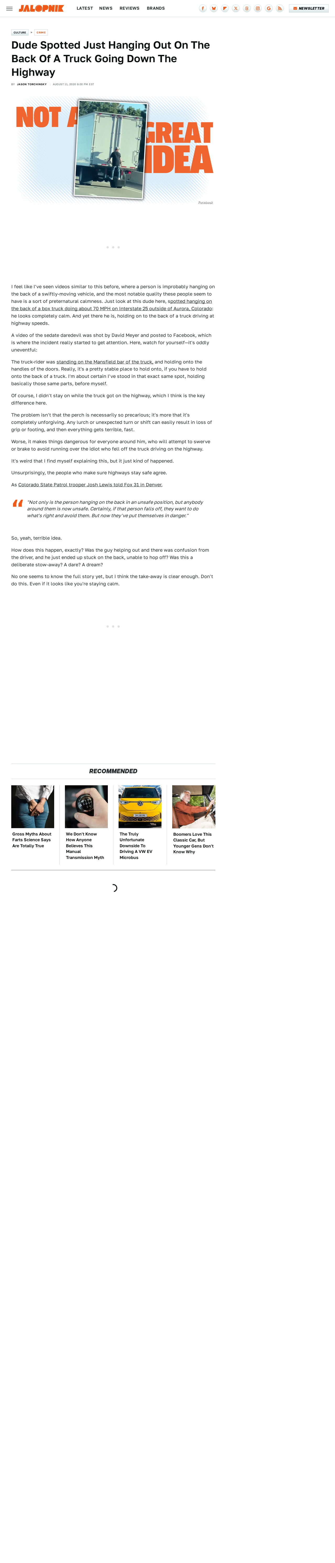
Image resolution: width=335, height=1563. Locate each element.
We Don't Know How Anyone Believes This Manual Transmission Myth (85, 846)
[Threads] (247, 8)
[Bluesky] (214, 8)
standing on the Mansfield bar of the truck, (105, 362)
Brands (156, 8)
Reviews (130, 8)
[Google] (269, 8)
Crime (41, 32)
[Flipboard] (225, 8)
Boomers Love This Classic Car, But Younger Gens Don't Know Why (193, 843)
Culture (20, 32)
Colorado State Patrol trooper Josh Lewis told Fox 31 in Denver (89, 484)
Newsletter (311, 8)
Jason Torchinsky (32, 84)
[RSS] (280, 8)
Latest (85, 8)
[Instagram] (258, 8)
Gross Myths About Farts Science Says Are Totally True (31, 840)
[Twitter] (236, 8)
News (106, 8)
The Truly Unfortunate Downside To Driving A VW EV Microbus (136, 846)
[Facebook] (203, 8)
